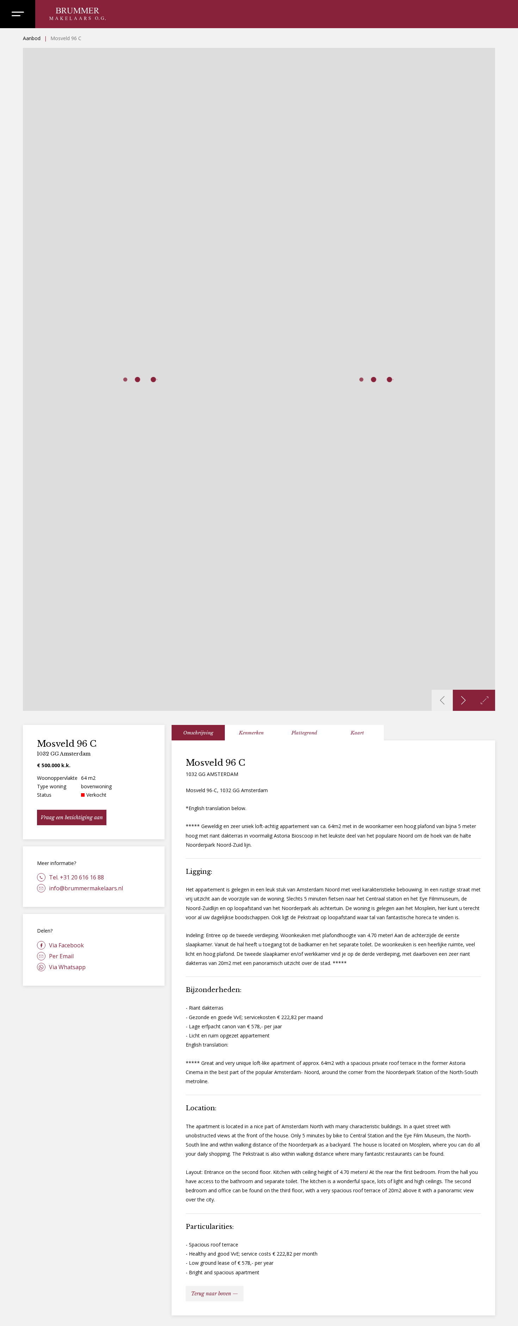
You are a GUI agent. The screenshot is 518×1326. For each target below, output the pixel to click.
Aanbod (32, 38)
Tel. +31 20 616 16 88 (76, 877)
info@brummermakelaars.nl (86, 888)
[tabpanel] (333, 1027)
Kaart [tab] (357, 733)
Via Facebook (66, 945)
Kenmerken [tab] (251, 733)
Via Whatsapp (67, 967)
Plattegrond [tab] (304, 733)
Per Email (61, 956)
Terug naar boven (211, 1293)
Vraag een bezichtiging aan (72, 817)
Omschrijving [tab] (198, 733)
